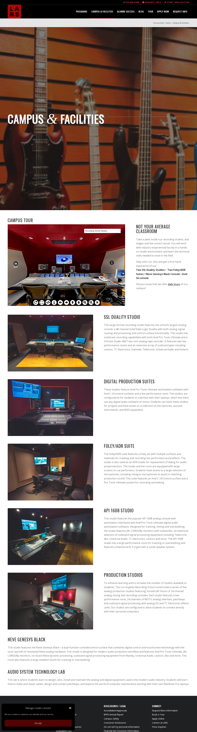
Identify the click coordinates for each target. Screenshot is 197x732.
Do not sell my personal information (122, 726)
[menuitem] (131, 2)
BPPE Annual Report (113, 714)
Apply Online (158, 718)
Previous (14, 343)
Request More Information (165, 710)
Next (86, 343)
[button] (70, 708)
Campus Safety (111, 718)
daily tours (174, 284)
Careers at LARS (160, 722)
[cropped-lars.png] (14, 11)
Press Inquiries (159, 726)
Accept (38, 723)
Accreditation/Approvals (115, 710)
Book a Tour (158, 714)
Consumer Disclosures (115, 722)
